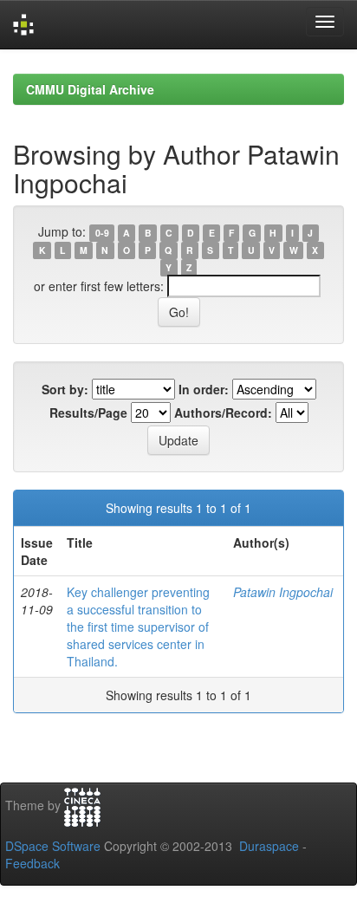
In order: (203, 389)
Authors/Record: (223, 412)
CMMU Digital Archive (90, 89)
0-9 (102, 232)
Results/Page (88, 412)
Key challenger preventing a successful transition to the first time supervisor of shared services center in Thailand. (138, 626)
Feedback (32, 863)
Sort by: (65, 389)
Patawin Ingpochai (283, 592)
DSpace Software (53, 845)
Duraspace (269, 845)
